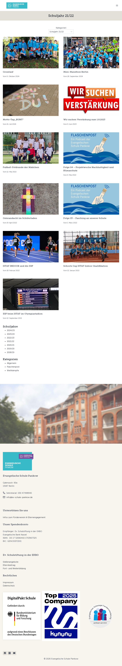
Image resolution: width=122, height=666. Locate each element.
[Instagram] (10, 653)
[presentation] (31, 52)
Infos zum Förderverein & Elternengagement (24, 517)
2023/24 (11, 334)
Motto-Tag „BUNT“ (13, 119)
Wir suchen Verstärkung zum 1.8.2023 (84, 119)
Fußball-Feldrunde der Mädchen (21, 167)
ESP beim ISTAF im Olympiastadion (23, 313)
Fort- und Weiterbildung (14, 568)
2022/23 (10, 338)
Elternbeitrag (9, 565)
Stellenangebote (10, 562)
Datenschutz (9, 585)
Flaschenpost (13, 367)
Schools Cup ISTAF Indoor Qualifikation (85, 266)
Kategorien (61, 28)
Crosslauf (8, 72)
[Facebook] (5, 653)
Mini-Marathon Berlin (75, 72)
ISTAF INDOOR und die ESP (18, 266)
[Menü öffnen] (117, 5)
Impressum (8, 582)
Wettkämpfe (13, 370)
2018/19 (10, 352)
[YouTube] (14, 653)
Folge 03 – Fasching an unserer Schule (84, 218)
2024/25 (11, 330)
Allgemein (11, 363)
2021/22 (10, 341)
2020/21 (10, 345)
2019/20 (10, 348)
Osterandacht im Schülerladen (20, 218)
